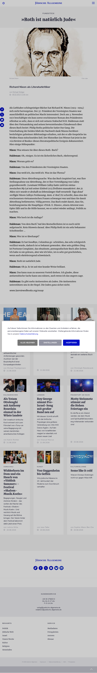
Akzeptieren (71, 343)
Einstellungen (50, 343)
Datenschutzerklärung (29, 334)
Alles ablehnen (27, 343)
